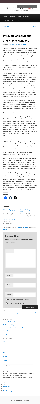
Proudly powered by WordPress (20, 400)
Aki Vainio (23, 44)
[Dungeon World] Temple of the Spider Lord (16, 334)
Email (9, 284)
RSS (4, 341)
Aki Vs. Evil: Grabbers (9, 219)
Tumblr (5, 361)
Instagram (6, 349)
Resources (12, 16)
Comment (10, 250)
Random (18, 227)
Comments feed (7, 389)
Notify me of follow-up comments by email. (18, 299)
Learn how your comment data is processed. (23, 313)
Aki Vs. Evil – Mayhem (10, 325)
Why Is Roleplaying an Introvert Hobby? (10, 211)
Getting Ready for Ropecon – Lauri (13, 322)
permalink (6, 229)
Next (35, 26)
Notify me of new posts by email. (15, 303)
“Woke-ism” (6, 331)
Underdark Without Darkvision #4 (13, 328)
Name (9, 275)
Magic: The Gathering (23, 16)
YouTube (5, 357)
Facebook (6, 20)
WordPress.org (7, 391)
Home (5, 16)
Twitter (13, 20)
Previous (6, 26)
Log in (5, 384)
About (19, 20)
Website (9, 294)
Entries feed (6, 386)
